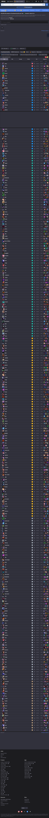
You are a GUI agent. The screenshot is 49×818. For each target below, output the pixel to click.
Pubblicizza (26, 800)
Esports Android (27, 776)
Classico (19, 10)
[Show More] (36, 1)
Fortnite (2, 780)
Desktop (2, 786)
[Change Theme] (39, 1)
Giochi (2, 787)
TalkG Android (27, 773)
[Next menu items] (41, 10)
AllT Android (26, 764)
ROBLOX (2, 770)
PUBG (2, 769)
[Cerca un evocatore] (43, 4)
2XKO (2, 783)
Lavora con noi (27, 802)
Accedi (45, 1)
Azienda (2, 754)
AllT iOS (25, 766)
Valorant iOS (26, 769)
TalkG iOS (26, 774)
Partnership (26, 799)
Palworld (2, 764)
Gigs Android (26, 770)
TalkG (2, 790)
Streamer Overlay (4, 794)
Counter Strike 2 (4, 779)
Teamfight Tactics (4, 763)
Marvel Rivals (3, 774)
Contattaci (3, 805)
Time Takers (3, 784)
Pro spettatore (39, 10)
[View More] (32, 1)
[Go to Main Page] (3, 1)
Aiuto (2, 802)
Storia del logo (3, 757)
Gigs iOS (26, 772)
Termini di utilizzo (4, 800)
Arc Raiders (3, 776)
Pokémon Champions (5, 766)
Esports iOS (26, 777)
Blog (1, 756)
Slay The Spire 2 (4, 777)
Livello (32, 61)
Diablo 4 (2, 782)
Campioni (3, 10)
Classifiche (32, 10)
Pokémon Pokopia (4, 773)
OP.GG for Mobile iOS (28, 763)
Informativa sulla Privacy (6, 799)
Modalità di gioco (11, 10)
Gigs (1, 793)
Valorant (2, 767)
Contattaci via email (4, 803)
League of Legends (19, 1)
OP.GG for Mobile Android (29, 762)
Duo (1, 789)
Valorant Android (27, 767)
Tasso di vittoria (37, 61)
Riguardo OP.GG (4, 753)
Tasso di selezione (42, 61)
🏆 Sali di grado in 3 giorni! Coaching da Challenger (20, 7)
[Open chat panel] (48, 35)
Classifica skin (26, 10)
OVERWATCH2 (3, 772)
